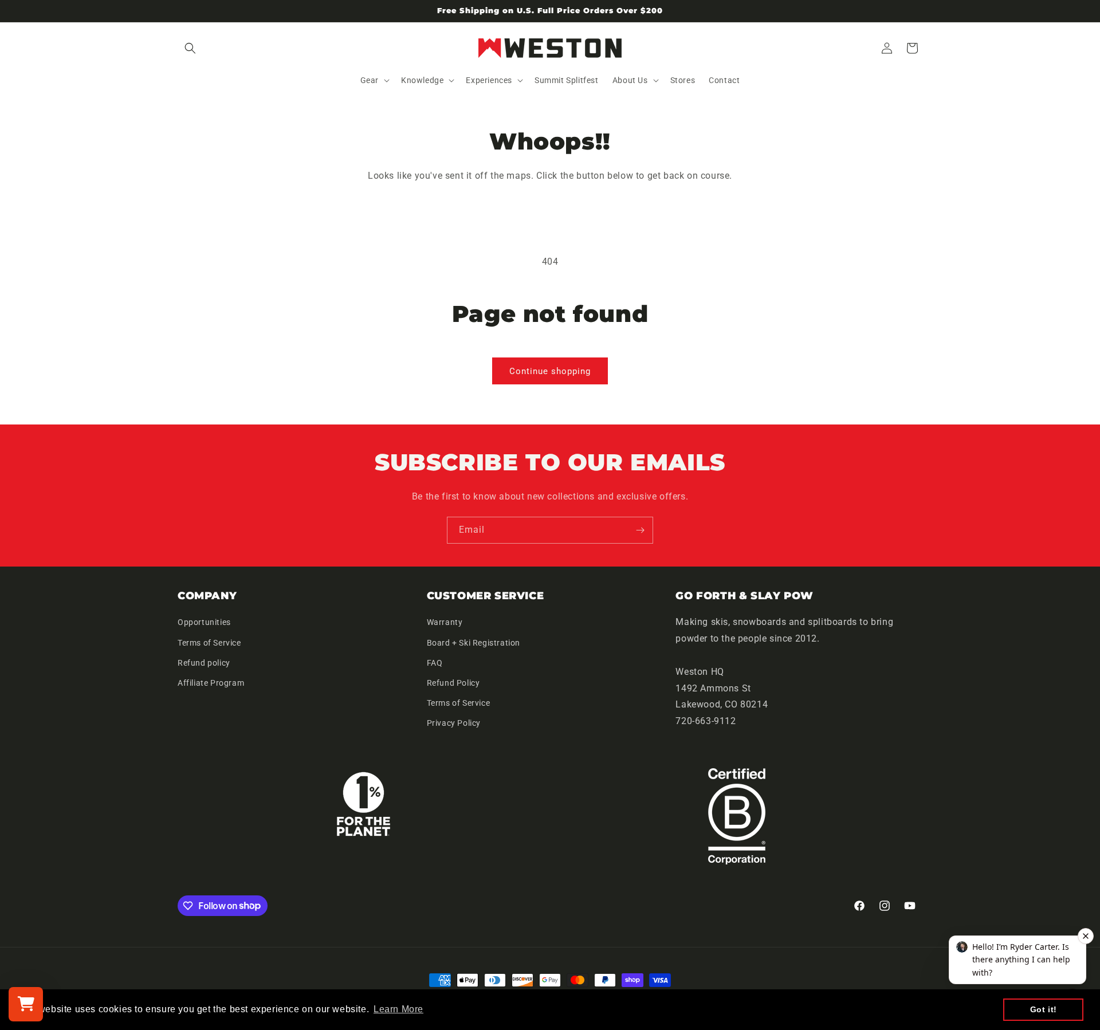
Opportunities (204, 622)
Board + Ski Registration (473, 642)
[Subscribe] (640, 530)
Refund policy (204, 662)
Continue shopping (550, 371)
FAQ (435, 662)
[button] (190, 48)
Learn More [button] (398, 1009)
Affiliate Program (211, 682)
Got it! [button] (1043, 1009)
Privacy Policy (454, 723)
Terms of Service (209, 642)
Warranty (445, 622)
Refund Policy (453, 682)
